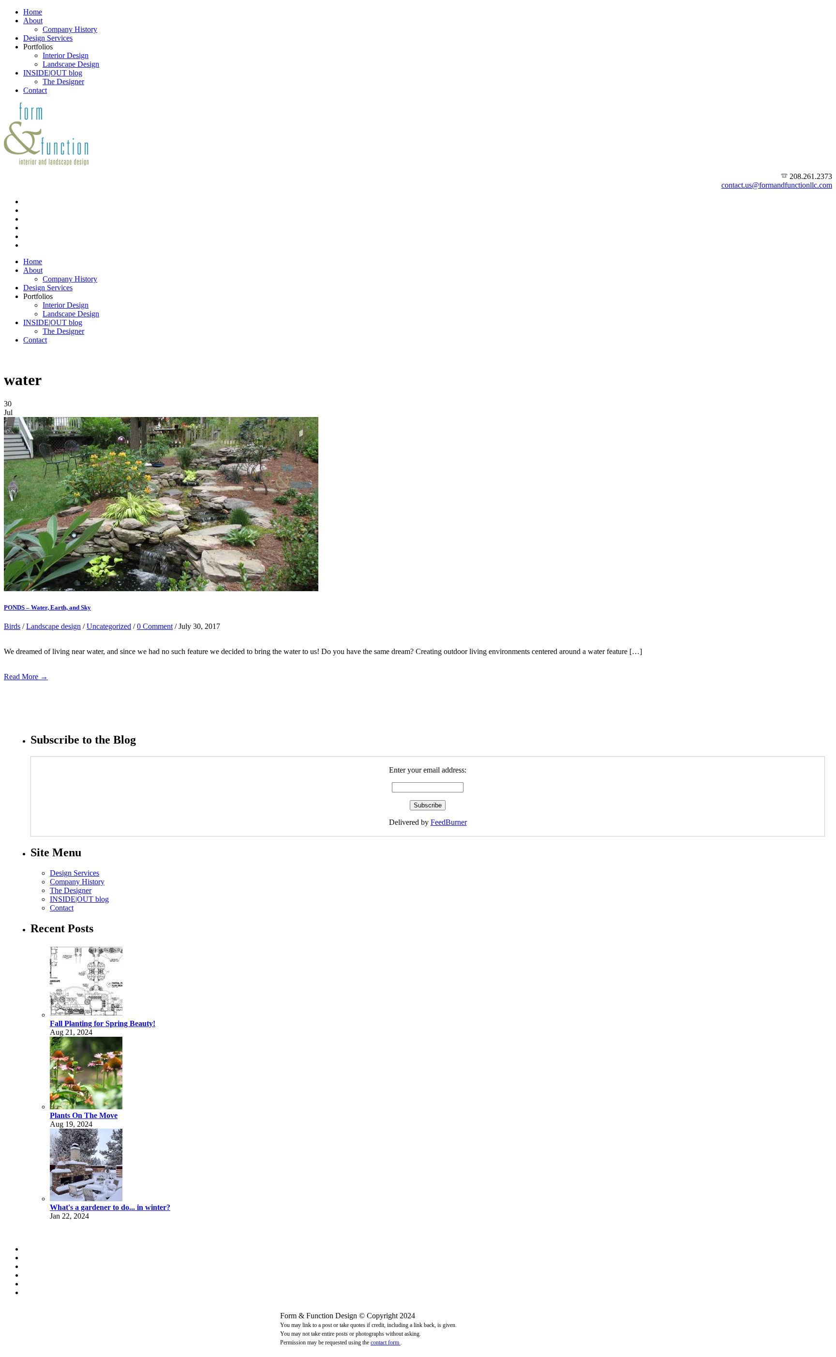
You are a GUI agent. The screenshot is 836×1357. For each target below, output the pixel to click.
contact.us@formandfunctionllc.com (776, 185)
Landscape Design (71, 64)
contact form (386, 1342)
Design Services (48, 38)
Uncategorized (109, 626)
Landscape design (53, 626)
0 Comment (155, 626)
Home (32, 12)
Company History (70, 29)
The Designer (63, 81)
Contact (35, 90)
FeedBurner (449, 822)
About (33, 20)
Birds (12, 626)
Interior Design (66, 55)
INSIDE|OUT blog (52, 73)
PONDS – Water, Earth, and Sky (47, 607)
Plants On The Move (84, 1115)
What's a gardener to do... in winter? (110, 1207)
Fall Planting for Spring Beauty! (102, 1023)
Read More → (26, 676)
